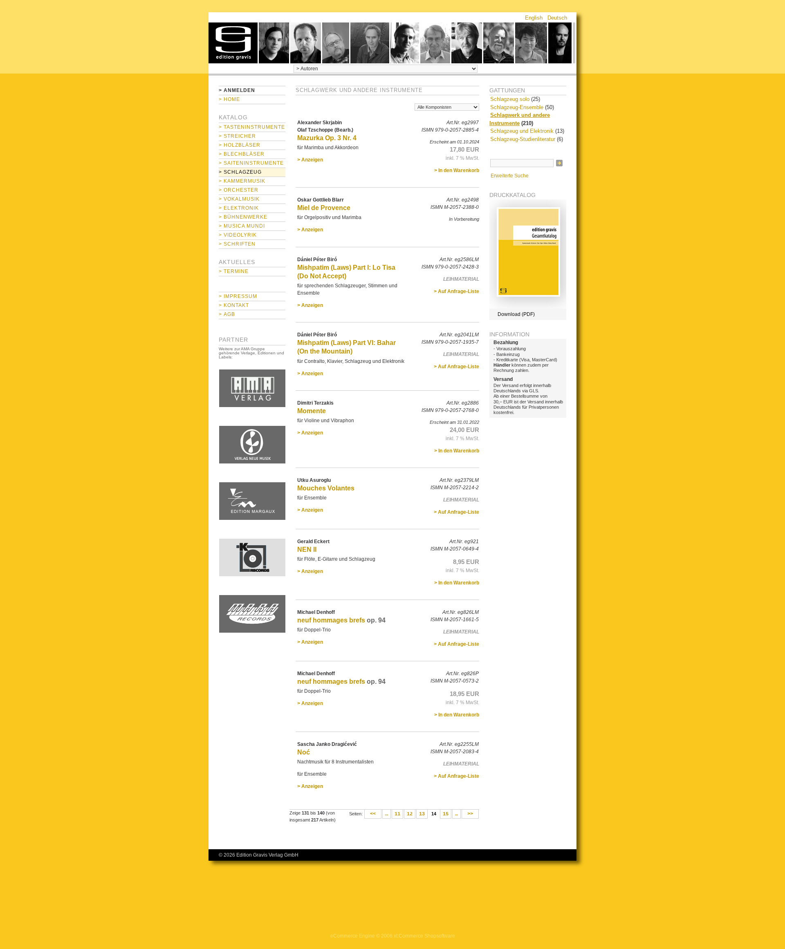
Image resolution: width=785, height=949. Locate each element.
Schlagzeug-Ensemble (516, 107)
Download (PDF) (516, 314)
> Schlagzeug (240, 172)
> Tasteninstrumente (252, 127)
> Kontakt (234, 305)
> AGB (227, 314)
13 (422, 814)
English (534, 18)
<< (373, 814)
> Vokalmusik (239, 199)
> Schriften (237, 244)
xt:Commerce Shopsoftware (424, 936)
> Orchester (238, 190)
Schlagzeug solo (509, 99)
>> (470, 814)
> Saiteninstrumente (251, 163)
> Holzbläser (239, 145)
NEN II (306, 549)
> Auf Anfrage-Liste (456, 291)
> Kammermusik (242, 181)
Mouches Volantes (325, 488)
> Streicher (237, 136)
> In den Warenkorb (456, 170)
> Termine (234, 271)
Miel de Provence (323, 207)
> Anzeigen (310, 160)
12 (410, 814)
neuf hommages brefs (331, 620)
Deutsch (557, 18)
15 (446, 814)
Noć (303, 752)
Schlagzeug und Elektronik (522, 131)
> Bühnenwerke (243, 217)
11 (397, 814)
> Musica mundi (242, 226)
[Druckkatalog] (527, 307)
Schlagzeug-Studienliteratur (522, 139)
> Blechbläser (242, 154)
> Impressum (238, 296)
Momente (311, 410)
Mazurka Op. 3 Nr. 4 (327, 137)
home (233, 42)
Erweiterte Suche (510, 176)
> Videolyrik (238, 235)
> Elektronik (239, 208)
